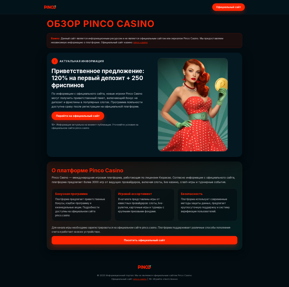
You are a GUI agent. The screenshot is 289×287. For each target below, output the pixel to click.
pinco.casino (140, 42)
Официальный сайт (228, 7)
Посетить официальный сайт (144, 240)
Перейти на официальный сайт (78, 116)
